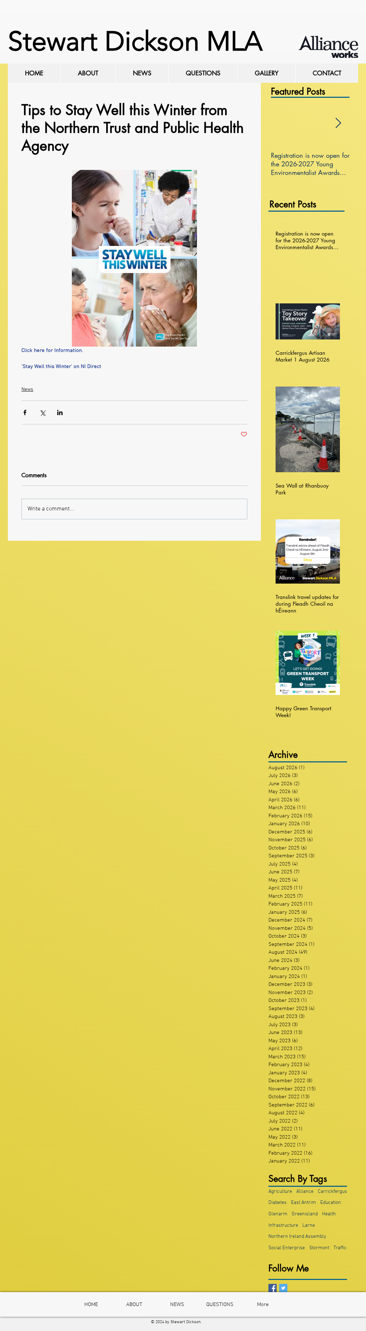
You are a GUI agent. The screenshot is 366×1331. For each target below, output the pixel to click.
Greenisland (305, 1214)
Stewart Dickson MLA (135, 41)
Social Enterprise (286, 1248)
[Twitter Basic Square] (283, 1288)
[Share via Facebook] (24, 412)
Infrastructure (283, 1225)
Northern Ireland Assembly (297, 1237)
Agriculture (280, 1192)
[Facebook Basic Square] (272, 1288)
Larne (308, 1225)
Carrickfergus (332, 1192)
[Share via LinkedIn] (59, 412)
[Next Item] (338, 123)
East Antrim (303, 1203)
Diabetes (277, 1203)
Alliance (304, 1192)
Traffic (340, 1248)
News (27, 390)
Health (329, 1214)
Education (330, 1203)
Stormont (319, 1248)
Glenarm (277, 1214)
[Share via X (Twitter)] (42, 412)
